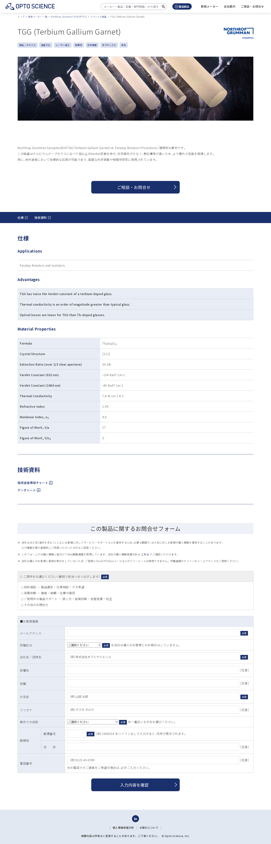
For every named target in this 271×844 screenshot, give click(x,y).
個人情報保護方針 (123, 827)
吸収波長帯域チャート (33, 482)
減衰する (46, 45)
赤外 (123, 45)
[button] (229, 6)
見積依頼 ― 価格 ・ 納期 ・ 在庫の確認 (49, 593)
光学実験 (92, 45)
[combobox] (133, 6)
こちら (145, 554)
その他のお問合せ (36, 604)
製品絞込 (184, 6)
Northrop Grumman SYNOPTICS (69, 16)
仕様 (21, 217)
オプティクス (109, 45)
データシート (27, 490)
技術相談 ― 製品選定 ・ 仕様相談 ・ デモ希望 (54, 587)
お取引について (149, 827)
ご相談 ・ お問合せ (134, 187)
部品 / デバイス (27, 45)
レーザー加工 (63, 45)
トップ (21, 16)
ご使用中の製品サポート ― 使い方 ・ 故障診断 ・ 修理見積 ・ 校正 (68, 599)
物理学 (78, 45)
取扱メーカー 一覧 (38, 16)
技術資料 (40, 217)
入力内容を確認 (134, 785)
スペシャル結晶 (98, 16)
